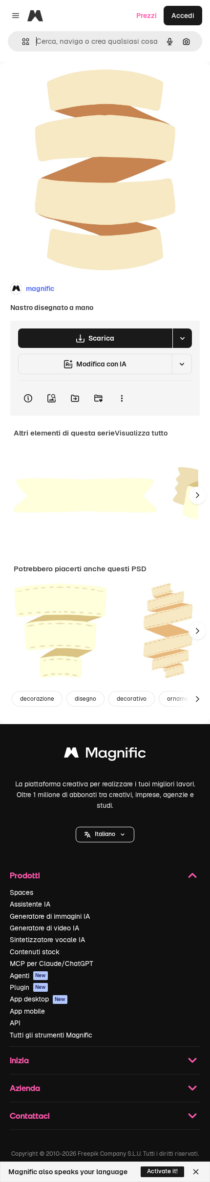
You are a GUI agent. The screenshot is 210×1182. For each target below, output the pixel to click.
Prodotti (25, 875)
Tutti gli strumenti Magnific (51, 1035)
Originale (64, 83)
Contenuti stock (35, 951)
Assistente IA (30, 904)
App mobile (27, 1011)
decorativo (132, 699)
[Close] (196, 1172)
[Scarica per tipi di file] (182, 338)
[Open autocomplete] (21, 41)
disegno (85, 699)
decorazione (37, 699)
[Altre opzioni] (121, 398)
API (15, 1022)
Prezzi (146, 15)
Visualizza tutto (141, 433)
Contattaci (30, 1115)
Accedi (182, 15)
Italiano (105, 834)
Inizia (19, 1060)
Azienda (25, 1088)
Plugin (28, 987)
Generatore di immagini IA (50, 916)
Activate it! (162, 1171)
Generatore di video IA (44, 928)
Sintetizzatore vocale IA (47, 939)
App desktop (37, 999)
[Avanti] (197, 495)
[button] (105, 834)
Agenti (28, 975)
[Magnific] (105, 755)
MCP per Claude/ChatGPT (51, 963)
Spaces (21, 892)
